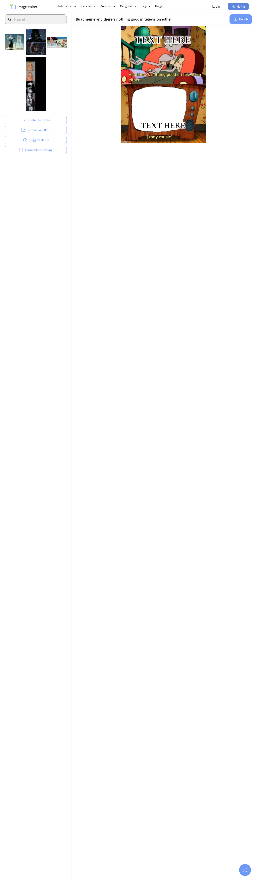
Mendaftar (238, 6)
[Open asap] (245, 870)
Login (216, 6)
